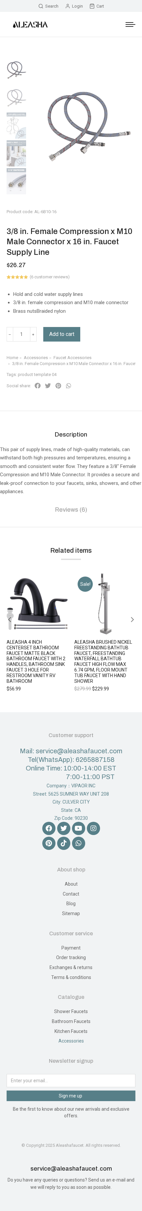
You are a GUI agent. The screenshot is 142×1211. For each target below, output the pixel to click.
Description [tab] (71, 434)
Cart (100, 6)
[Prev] (121, 204)
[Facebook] (48, 828)
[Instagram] (93, 828)
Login (77, 6)
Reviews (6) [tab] (71, 509)
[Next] (136, 204)
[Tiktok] (63, 843)
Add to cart (61, 334)
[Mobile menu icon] (130, 24)
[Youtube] (78, 828)
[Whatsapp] (78, 843)
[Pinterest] (48, 843)
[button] (37, 386)
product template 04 (37, 374)
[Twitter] (63, 828)
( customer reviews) (50, 276)
